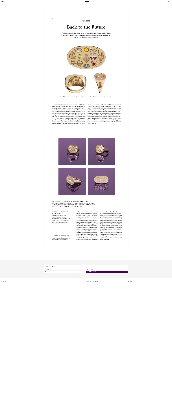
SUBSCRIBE (91, 272)
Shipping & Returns (92, 281)
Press (130, 281)
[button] (168, 1)
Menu (3, 1)
